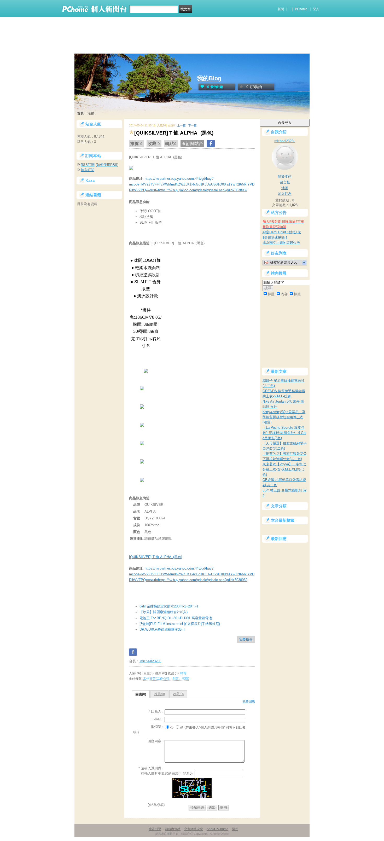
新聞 (281, 9)
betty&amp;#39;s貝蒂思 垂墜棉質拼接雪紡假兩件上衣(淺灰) (284, 417)
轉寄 (183, 673)
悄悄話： (158, 727)
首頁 (80, 113)
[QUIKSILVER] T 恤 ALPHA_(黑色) (155, 557)
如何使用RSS (107, 165)
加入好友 (285, 194)
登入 (316, 9)
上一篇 (181, 125)
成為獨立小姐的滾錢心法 (281, 243)
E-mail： (158, 719)
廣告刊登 (155, 829)
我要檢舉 (246, 639)
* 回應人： (157, 712)
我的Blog (209, 78)
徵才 (235, 829)
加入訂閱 (87, 170)
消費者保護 (173, 829)
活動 (91, 113)
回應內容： (156, 741)
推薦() (159, 694)
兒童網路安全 (193, 829)
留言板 (285, 182)
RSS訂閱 (88, 165)
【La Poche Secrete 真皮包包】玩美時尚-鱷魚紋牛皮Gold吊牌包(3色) (284, 433)
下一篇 (192, 125)
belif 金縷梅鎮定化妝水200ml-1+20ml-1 (168, 606)
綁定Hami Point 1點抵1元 (282, 232)
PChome (301, 9)
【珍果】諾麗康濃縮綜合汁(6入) (163, 612)
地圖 (284, 188)
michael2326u (150, 661)
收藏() (178, 694)
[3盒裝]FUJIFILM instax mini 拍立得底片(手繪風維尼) (179, 624)
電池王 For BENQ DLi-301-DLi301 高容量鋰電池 (175, 618)
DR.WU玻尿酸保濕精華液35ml (162, 629)
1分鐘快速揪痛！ (275, 237)
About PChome (217, 829)
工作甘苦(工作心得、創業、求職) (166, 678)
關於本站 (285, 176)
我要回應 (248, 701)
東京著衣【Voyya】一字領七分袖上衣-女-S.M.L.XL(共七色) (284, 469)
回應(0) (140, 694)
